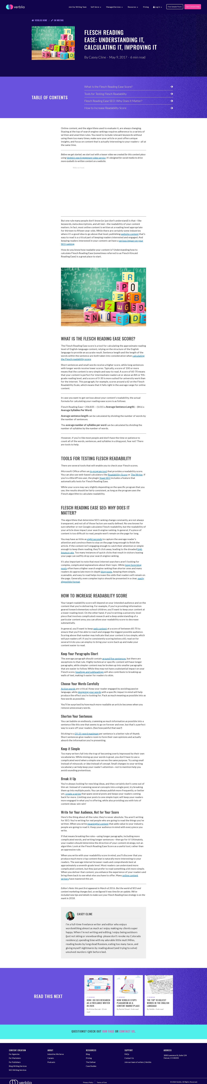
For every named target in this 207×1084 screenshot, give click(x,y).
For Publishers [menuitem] (15, 1062)
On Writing (58, 20)
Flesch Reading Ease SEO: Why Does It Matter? (113, 101)
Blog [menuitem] (88, 1054)
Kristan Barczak (95, 1009)
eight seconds (94, 539)
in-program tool (98, 471)
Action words (68, 688)
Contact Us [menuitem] (129, 1058)
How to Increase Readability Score (105, 108)
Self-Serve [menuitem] (95, 7)
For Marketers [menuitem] (15, 1058)
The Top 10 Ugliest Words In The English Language (158, 1003)
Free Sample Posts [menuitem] (175, 7)
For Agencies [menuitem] (14, 1054)
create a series (73, 793)
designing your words (89, 692)
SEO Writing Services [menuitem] (17, 1070)
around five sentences (114, 658)
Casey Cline (97, 57)
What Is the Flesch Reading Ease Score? (108, 86)
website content (130, 233)
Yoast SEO (104, 477)
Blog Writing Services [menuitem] (18, 1066)
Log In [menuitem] (157, 7)
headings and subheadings (89, 671)
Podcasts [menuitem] (51, 1062)
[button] (100, 7)
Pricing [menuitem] (146, 7)
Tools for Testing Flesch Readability (105, 94)
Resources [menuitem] (132, 7)
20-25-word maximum (87, 733)
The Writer (137, 474)
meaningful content (98, 823)
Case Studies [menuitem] (91, 1066)
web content (100, 628)
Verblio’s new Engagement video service (86, 157)
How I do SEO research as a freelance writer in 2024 (98, 1003)
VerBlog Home (41, 20)
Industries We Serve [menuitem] (55, 1054)
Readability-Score (117, 474)
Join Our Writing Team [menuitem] (77, 7)
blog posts (106, 571)
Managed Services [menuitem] (113, 7)
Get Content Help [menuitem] (193, 7)
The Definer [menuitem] (91, 1062)
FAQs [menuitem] (126, 1054)
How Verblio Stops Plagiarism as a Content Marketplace (128, 1003)
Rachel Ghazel (124, 1009)
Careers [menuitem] (50, 1058)
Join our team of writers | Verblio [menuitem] (137, 1062)
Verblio (152, 1009)
